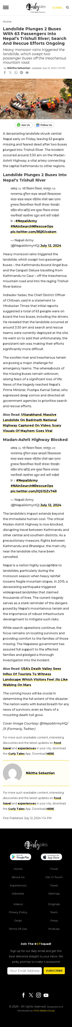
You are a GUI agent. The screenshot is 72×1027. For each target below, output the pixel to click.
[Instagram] (38, 995)
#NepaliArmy (26, 221)
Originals (54, 904)
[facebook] (4, 73)
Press (54, 920)
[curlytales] (36, 848)
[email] (27, 73)
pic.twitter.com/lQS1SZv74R (34, 491)
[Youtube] (46, 995)
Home (7, 21)
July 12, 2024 (50, 245)
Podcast (54, 929)
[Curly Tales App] (20, 857)
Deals (18, 920)
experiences (27, 748)
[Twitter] (31, 995)
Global (57, 7)
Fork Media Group (44, 1010)
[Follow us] (45, 125)
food (57, 743)
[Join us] (24, 125)
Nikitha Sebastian (18, 68)
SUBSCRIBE (54, 970)
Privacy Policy (18, 912)
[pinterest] (21, 73)
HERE (50, 753)
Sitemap (54, 893)
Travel (54, 885)
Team (54, 912)
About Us (18, 877)
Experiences (18, 885)
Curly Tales (16, 753)
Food (54, 869)
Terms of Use (18, 929)
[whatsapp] (15, 73)
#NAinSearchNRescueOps (32, 226)
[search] (67, 7)
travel (7, 748)
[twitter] (10, 73)
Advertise (18, 893)
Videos (18, 904)
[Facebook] (23, 995)
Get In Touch (54, 877)
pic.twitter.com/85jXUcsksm (33, 232)
